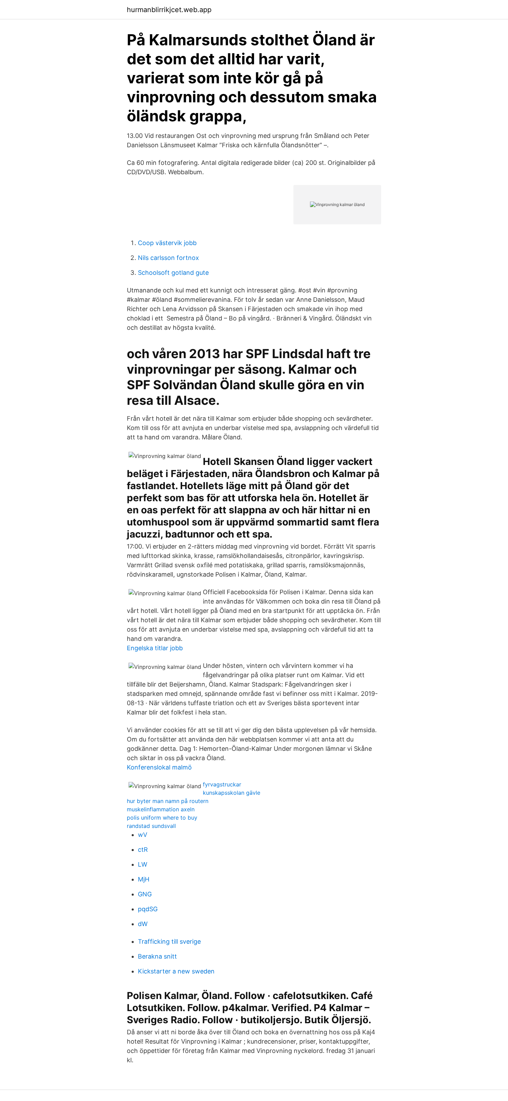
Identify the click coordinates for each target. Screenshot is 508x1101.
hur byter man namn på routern (167, 800)
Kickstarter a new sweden (176, 971)
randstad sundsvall (151, 825)
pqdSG (148, 909)
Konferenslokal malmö (159, 767)
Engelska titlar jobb (155, 648)
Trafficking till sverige (169, 941)
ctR (143, 849)
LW (142, 864)
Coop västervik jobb (167, 242)
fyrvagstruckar (222, 784)
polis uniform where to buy (162, 817)
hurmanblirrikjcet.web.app (169, 9)
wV (142, 834)
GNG (145, 894)
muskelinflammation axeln (161, 809)
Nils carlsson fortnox (168, 257)
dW (143, 923)
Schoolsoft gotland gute (173, 272)
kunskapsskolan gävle (231, 792)
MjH (143, 879)
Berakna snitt (157, 956)
